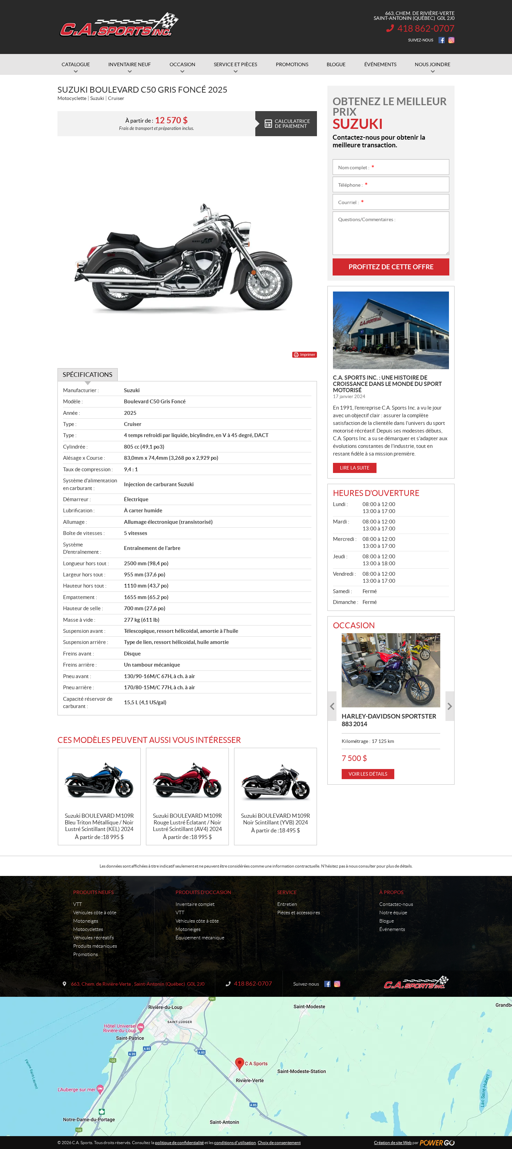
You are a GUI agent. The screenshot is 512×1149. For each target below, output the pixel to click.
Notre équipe (393, 912)
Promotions (85, 954)
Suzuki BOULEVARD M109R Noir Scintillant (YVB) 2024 (275, 819)
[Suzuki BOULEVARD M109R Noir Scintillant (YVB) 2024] (275, 780)
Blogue (386, 921)
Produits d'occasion (203, 892)
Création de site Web (393, 1142)
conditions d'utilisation (235, 1142)
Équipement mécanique (200, 937)
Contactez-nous (396, 904)
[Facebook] (442, 40)
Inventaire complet (195, 904)
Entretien (287, 904)
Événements (392, 929)
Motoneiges (85, 921)
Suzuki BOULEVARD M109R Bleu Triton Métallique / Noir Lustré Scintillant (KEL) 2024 (99, 822)
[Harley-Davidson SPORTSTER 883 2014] (391, 670)
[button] (332, 706)
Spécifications (88, 374)
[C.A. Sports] (118, 27)
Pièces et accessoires (298, 912)
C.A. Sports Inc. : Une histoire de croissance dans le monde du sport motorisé (387, 383)
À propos (391, 892)
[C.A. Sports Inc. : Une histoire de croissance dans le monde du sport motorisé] (391, 330)
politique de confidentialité (179, 1142)
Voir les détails (368, 774)
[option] (390, 706)
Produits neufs (93, 892)
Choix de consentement (279, 1142)
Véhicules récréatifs (93, 937)
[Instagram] (451, 40)
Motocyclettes (88, 929)
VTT (77, 904)
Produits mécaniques (95, 946)
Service (287, 892)
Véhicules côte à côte (94, 912)
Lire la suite (355, 468)
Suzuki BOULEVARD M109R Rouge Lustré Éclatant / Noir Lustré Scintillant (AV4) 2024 (187, 822)
